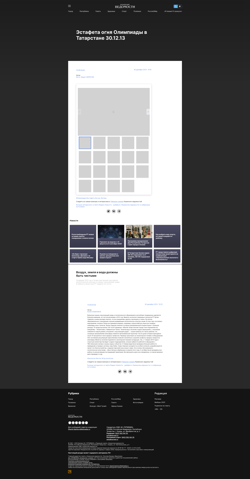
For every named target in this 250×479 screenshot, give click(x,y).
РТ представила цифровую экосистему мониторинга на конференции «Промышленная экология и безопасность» (167, 256)
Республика (84, 11)
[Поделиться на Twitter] (108, 211)
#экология (91, 358)
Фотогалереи (138, 402)
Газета (98, 11)
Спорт (124, 11)
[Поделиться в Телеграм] (119, 211)
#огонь (98, 198)
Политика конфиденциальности (78, 461)
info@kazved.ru (112, 435)
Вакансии (71, 406)
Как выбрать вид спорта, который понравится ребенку (165, 236)
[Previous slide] (79, 112)
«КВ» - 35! (158, 409)
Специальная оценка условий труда (80, 462)
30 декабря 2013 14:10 (142, 70)
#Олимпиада (81, 198)
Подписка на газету (162, 406)
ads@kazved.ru (112, 439)
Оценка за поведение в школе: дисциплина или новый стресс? (109, 256)
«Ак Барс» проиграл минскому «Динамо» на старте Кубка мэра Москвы (82, 256)
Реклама (158, 399)
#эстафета (90, 198)
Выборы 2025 (160, 402)
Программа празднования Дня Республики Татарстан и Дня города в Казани (138, 243)
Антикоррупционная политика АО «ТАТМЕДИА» (84, 464)
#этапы (104, 198)
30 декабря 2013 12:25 (154, 304)
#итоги (99, 358)
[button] (85, 143)
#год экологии (107, 358)
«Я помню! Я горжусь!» (173, 11)
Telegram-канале (117, 201)
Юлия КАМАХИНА (94, 312)
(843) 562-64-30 (121, 433)
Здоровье (111, 11)
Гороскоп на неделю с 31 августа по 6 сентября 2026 (111, 243)
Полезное (137, 11)
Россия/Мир (152, 11)
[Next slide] (148, 112)
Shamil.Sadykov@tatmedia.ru (79, 429)
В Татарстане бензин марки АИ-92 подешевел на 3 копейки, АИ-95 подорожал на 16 (139, 256)
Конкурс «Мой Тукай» (98, 406)
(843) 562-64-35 (128, 437)
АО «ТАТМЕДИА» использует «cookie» (81, 458)
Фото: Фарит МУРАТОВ (85, 77)
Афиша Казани (116, 406)
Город (70, 11)
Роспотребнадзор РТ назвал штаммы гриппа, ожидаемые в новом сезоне (83, 236)
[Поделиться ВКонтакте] (114, 211)
